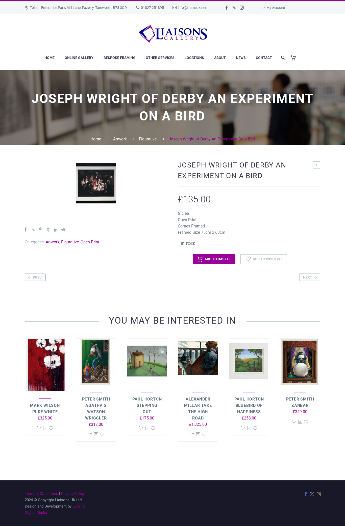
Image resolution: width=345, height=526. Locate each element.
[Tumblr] (48, 229)
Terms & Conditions (41, 493)
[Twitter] (234, 8)
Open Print (90, 242)
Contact (264, 58)
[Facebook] (226, 8)
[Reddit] (63, 229)
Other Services (160, 58)
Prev (37, 277)
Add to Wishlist (267, 259)
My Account (275, 8)
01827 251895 (152, 8)
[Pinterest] (41, 229)
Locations (194, 58)
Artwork (52, 242)
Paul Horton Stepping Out (147, 405)
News (241, 58)
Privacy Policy (73, 493)
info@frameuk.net (192, 8)
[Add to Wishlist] (51, 428)
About (220, 58)
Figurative (70, 242)
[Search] (282, 58)
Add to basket (218, 259)
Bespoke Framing (120, 58)
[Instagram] (241, 8)
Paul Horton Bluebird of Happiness (249, 405)
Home (49, 58)
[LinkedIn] (56, 229)
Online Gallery (79, 58)
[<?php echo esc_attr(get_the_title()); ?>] (45, 428)
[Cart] (295, 58)
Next (307, 277)
